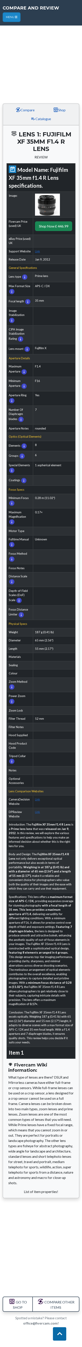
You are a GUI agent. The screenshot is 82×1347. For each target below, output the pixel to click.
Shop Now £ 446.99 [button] (53, 226)
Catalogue (43, 119)
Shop (62, 110)
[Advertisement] (41, 57)
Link (37, 251)
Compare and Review (31, 8)
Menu (10, 17)
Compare (27, 110)
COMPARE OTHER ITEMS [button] (59, 1304)
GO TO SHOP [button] (20, 1304)
